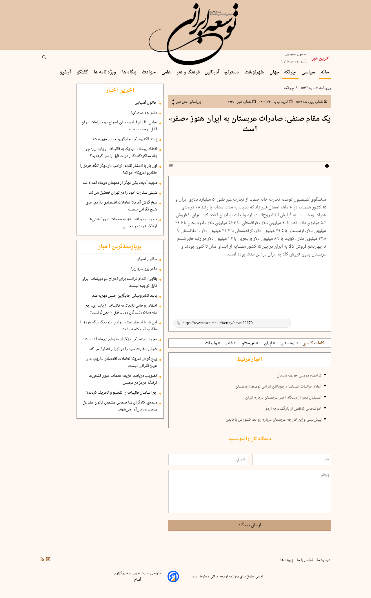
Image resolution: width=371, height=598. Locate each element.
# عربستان (249, 343)
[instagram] (47, 560)
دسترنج (232, 72)
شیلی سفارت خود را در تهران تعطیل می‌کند (123, 192)
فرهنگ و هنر (188, 72)
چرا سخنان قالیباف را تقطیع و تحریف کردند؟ (121, 392)
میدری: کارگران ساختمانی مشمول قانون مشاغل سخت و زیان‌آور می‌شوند (120, 406)
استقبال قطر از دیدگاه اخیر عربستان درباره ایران (283, 397)
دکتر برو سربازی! (294, 60)
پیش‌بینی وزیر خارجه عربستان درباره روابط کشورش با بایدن (273, 419)
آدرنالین (212, 72)
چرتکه (290, 72)
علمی (166, 72)
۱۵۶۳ (309, 102)
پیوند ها (287, 560)
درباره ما (324, 560)
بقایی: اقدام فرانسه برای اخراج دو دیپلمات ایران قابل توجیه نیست (119, 126)
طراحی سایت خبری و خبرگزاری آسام (137, 576)
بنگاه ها (129, 72)
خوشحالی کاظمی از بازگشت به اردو (293, 408)
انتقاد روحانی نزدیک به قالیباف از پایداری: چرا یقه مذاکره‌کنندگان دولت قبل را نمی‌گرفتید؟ (120, 153)
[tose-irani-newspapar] (194, 34)
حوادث (149, 72)
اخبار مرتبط (250, 359)
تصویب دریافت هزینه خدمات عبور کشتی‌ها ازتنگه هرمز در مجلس (122, 223)
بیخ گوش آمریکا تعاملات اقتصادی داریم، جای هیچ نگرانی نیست (121, 206)
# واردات (212, 343)
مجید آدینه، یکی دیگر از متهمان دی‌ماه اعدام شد (120, 182)
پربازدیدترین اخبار (120, 247)
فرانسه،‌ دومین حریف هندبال (299, 375)
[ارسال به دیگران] (171, 166)
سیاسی (308, 72)
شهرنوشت (255, 72)
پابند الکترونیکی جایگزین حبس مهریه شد (124, 139)
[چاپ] (327, 166)
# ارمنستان (290, 343)
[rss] (42, 560)
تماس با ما (305, 560)
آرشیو (66, 72)
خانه (325, 72)
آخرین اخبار (120, 90)
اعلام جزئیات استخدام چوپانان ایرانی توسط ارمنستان (278, 386)
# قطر (231, 343)
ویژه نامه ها (105, 72)
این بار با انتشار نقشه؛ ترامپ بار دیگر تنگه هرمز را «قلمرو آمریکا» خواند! (118, 169)
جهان (274, 72)
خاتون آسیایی (145, 102)
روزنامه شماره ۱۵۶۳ (315, 88)
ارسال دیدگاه (250, 525)
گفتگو (83, 72)
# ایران (269, 343)
